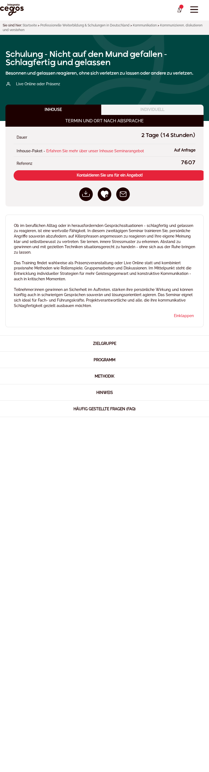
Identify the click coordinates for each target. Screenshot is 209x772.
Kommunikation (145, 25)
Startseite (30, 25)
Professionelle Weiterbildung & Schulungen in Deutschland (85, 25)
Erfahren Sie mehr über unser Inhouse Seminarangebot (95, 151)
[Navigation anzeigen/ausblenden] (194, 9)
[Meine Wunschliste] (179, 10)
